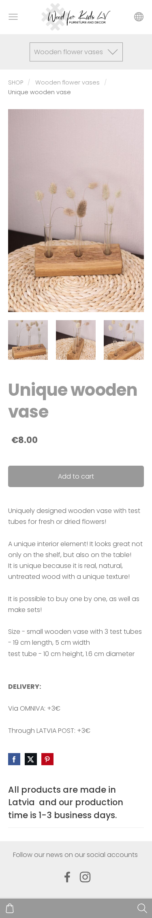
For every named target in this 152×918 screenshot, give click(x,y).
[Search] (142, 908)
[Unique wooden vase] (28, 340)
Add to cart (76, 476)
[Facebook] (67, 877)
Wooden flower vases (67, 82)
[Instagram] (85, 877)
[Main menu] (13, 17)
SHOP (15, 82)
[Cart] (9, 908)
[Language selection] (139, 17)
